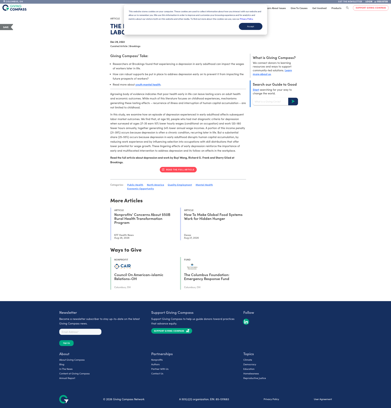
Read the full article (180, 169)
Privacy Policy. (246, 19)
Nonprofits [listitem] (157, 359)
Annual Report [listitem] (67, 378)
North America (155, 184)
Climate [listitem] (247, 359)
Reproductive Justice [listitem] (254, 378)
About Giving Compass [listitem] (72, 359)
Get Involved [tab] (319, 8)
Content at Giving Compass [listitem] (74, 373)
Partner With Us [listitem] (159, 368)
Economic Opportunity (140, 188)
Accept (250, 26)
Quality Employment (180, 184)
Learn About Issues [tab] (275, 8)
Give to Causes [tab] (299, 8)
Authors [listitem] (155, 364)
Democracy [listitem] (249, 364)
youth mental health (147, 84)
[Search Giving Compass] (347, 8)
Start (256, 89)
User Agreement (323, 399)
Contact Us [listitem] (157, 373)
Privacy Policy (271, 399)
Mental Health (204, 184)
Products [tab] (336, 8)
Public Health (135, 184)
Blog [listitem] (61, 364)
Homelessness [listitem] (251, 373)
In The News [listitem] (66, 368)
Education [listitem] (248, 368)
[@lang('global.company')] (14, 8)
